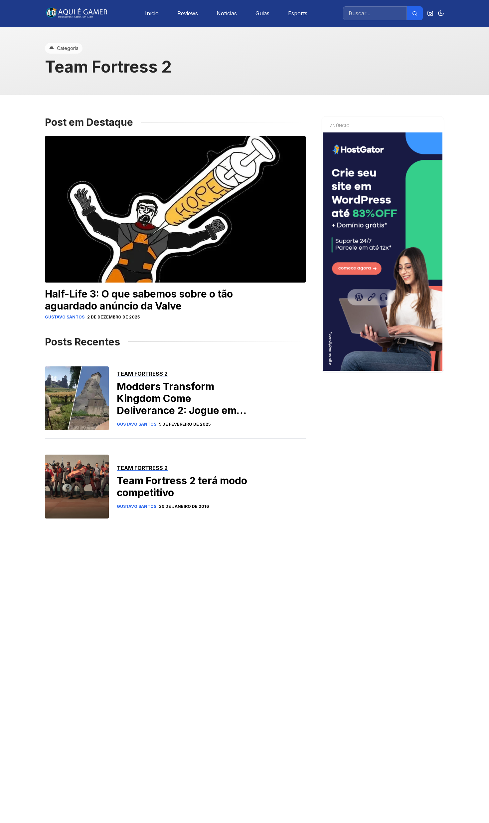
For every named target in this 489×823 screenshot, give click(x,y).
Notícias (227, 13)
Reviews (187, 13)
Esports (297, 13)
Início (152, 13)
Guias (262, 13)
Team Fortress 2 (142, 373)
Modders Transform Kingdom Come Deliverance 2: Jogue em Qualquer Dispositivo (177, 404)
